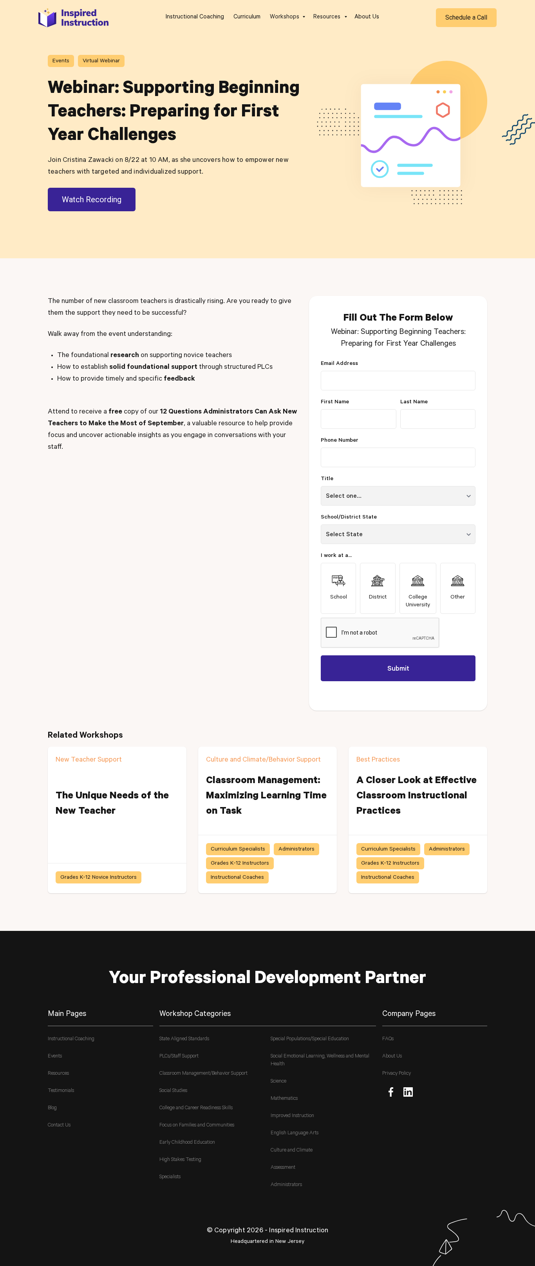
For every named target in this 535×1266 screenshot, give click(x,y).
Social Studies (173, 1091)
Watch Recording (91, 199)
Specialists (170, 1177)
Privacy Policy (396, 1074)
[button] (287, 18)
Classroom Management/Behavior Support (203, 1074)
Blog (52, 1108)
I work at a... (336, 556)
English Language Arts (294, 1133)
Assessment (283, 1168)
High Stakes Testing (180, 1160)
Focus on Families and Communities (196, 1125)
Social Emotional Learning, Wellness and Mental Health (320, 1060)
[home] (73, 17)
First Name (335, 402)
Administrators (286, 1185)
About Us (366, 17)
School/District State (349, 518)
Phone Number (339, 441)
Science (278, 1082)
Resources (58, 1074)
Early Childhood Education (187, 1143)
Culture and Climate (292, 1151)
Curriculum (246, 17)
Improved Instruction (292, 1116)
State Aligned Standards (184, 1039)
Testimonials (61, 1091)
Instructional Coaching (195, 17)
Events (55, 1056)
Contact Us (59, 1125)
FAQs (388, 1039)
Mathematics (284, 1099)
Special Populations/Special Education (310, 1039)
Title (327, 479)
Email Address (339, 364)
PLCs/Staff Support (179, 1056)
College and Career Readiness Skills (196, 1108)
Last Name (414, 402)
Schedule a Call (466, 17)
